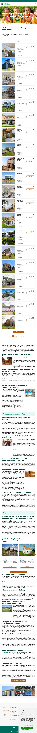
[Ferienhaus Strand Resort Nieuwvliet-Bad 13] (27, 550)
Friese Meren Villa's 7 (21, 87)
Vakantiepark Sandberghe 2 (20, 187)
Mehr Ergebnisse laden (18, 331)
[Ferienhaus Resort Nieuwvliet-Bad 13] (10, 550)
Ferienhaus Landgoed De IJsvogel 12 (19, 130)
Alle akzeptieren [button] (24, 727)
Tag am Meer (28, 534)
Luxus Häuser (14, 719)
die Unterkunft (20, 381)
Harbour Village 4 (20, 290)
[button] (14, 50)
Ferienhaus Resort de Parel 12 (20, 318)
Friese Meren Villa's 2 (21, 261)
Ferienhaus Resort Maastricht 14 (20, 303)
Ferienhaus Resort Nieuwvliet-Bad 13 (10, 556)
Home (3, 25)
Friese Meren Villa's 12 (21, 247)
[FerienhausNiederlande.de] (5, 4)
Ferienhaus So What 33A (20, 215)
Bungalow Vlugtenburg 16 (20, 59)
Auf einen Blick (5, 35)
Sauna (6, 487)
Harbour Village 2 (20, 173)
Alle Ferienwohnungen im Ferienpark (18, 680)
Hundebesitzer (7, 652)
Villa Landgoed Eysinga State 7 (20, 201)
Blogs (4, 715)
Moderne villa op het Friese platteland (20, 159)
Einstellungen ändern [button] (25, 729)
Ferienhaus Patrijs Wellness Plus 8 (20, 73)
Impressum (13, 731)
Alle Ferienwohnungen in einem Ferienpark (18, 572)
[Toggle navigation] (35, 3)
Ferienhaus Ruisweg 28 (19, 145)
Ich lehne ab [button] (31, 727)
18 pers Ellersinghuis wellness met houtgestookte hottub (20, 231)
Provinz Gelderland (5, 577)
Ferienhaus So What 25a (20, 115)
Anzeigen (30, 47)
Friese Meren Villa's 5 (21, 45)
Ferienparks (14, 710)
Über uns (4, 707)
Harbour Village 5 (20, 101)
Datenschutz (16, 729)
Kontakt (4, 708)
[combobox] (30, 41)
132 (23, 336)
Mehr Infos (10, 566)
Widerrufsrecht (14, 730)
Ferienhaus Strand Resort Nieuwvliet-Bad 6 (20, 276)
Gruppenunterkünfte (16, 715)
